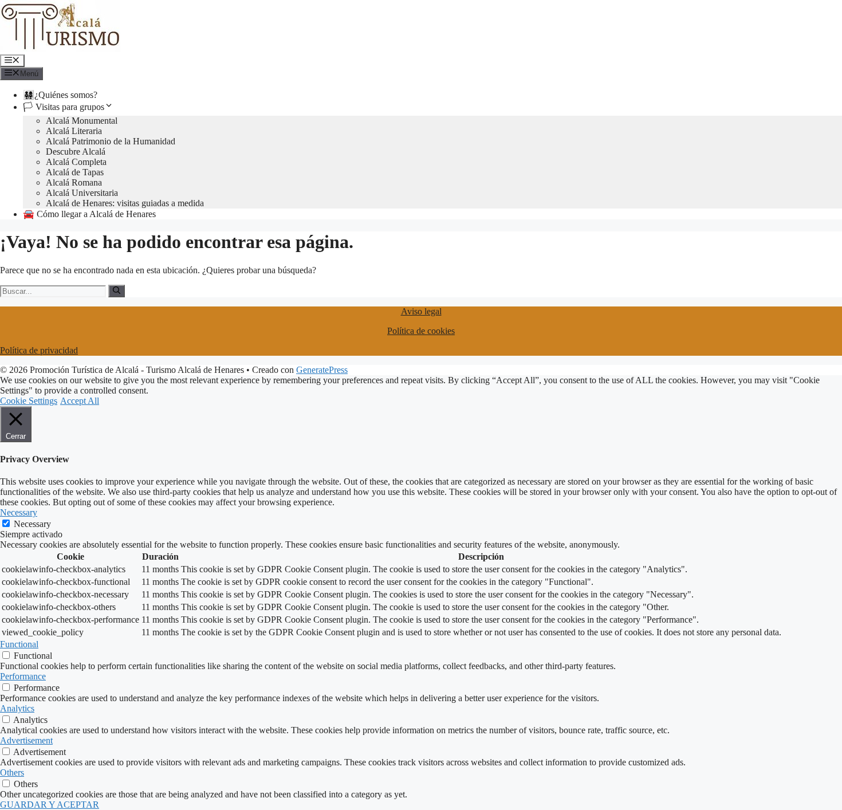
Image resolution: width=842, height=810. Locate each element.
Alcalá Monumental (81, 120)
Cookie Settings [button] (28, 401)
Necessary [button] (18, 512)
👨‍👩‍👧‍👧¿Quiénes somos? (60, 95)
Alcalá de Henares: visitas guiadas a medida (125, 203)
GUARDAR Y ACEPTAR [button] (49, 804)
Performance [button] (23, 676)
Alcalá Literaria (74, 131)
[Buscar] (116, 291)
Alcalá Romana (74, 182)
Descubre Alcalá (75, 151)
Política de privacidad (39, 350)
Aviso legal (421, 311)
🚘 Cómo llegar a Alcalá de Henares (89, 214)
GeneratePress (322, 370)
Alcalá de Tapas (75, 172)
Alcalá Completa (76, 162)
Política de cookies (421, 331)
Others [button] (12, 772)
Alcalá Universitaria (82, 193)
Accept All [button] (79, 401)
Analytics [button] (17, 708)
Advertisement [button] (26, 740)
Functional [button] (19, 644)
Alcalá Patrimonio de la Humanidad (110, 141)
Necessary (32, 524)
